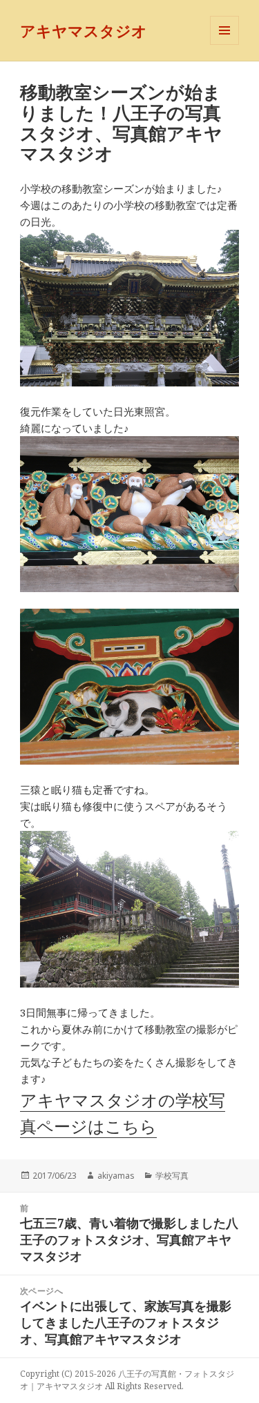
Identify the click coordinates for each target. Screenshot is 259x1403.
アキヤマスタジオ (83, 30)
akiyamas (116, 1175)
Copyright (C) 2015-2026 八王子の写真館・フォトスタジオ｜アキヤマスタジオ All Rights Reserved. (127, 1380)
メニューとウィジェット (224, 44)
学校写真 (172, 1175)
